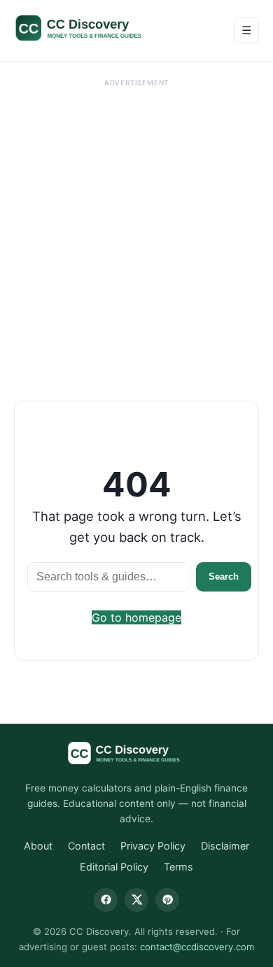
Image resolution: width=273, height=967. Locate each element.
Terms (178, 867)
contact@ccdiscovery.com (197, 946)
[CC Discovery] (93, 28)
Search (224, 576)
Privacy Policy (153, 846)
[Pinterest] (167, 900)
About (38, 846)
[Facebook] (106, 900)
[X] (136, 900)
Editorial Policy (114, 867)
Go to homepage (136, 617)
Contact (86, 846)
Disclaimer (225, 846)
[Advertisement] (136, 228)
